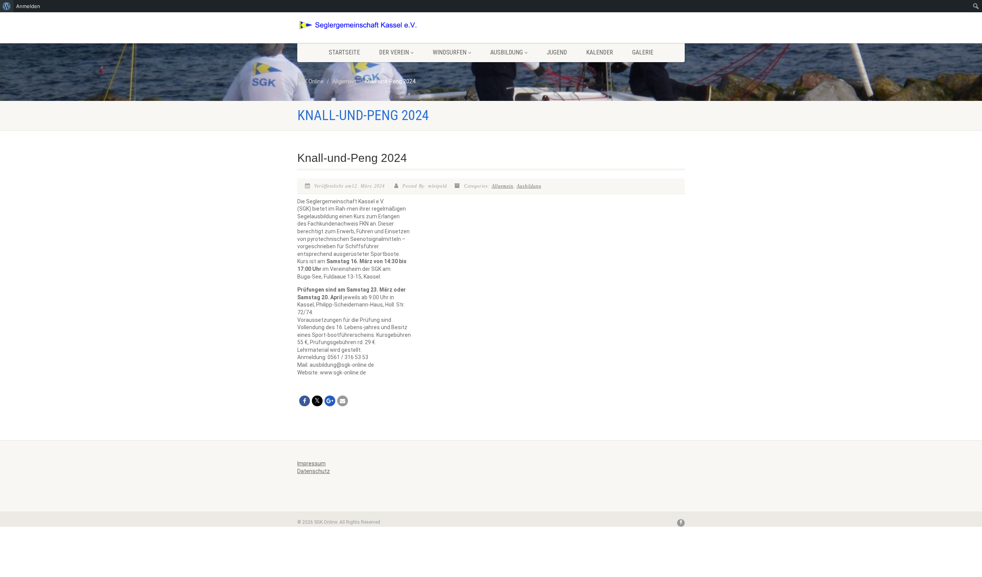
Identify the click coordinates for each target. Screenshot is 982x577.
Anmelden (28, 6)
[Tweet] (317, 401)
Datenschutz (313, 471)
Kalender (599, 52)
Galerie (642, 52)
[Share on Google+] (330, 401)
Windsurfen (449, 52)
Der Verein (394, 52)
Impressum (311, 463)
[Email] (342, 401)
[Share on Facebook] (304, 401)
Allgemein (502, 186)
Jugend (557, 52)
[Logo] (358, 25)
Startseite (344, 52)
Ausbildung (506, 52)
